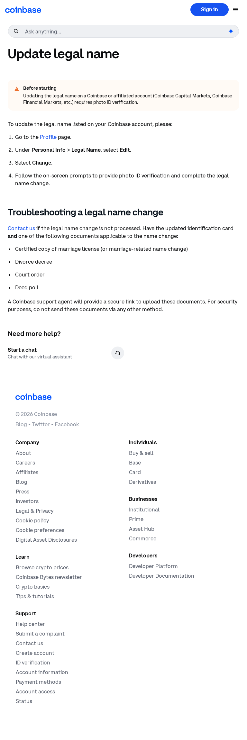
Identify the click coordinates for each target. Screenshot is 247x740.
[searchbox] (126, 31)
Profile (48, 137)
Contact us (21, 228)
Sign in (209, 9)
